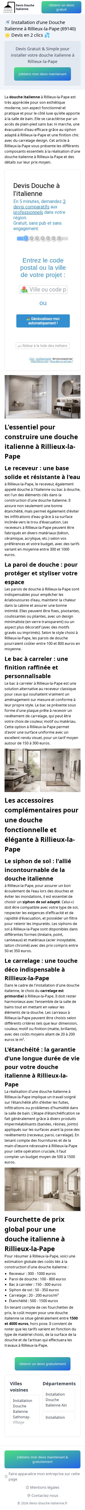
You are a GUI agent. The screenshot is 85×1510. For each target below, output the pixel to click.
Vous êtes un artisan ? (61, 361)
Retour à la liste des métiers (44, 346)
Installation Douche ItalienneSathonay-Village (22, 1411)
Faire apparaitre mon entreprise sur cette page (44, 1476)
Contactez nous (45, 1495)
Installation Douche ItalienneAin (56, 1400)
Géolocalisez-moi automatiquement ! (43, 321)
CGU (31, 359)
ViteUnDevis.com (40, 361)
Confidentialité (43, 359)
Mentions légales (44, 1487)
